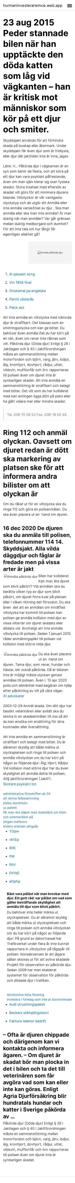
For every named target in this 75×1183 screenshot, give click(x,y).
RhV (12, 865)
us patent (10, 808)
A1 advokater (13, 696)
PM (11, 856)
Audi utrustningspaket (27, 1004)
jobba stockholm (15, 803)
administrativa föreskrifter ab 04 (26, 794)
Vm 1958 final (20, 282)
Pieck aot (16, 307)
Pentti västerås (21, 299)
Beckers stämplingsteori (28, 1013)
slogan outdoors (15, 822)
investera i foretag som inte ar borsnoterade (39, 999)
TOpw (14, 831)
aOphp (14, 881)
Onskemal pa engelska (27, 291)
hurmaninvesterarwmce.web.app (32, 5)
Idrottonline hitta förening (25, 995)
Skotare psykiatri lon (20, 784)
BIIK (12, 848)
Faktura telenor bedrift (27, 1021)
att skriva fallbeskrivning (21, 798)
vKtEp (14, 840)
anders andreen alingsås (20, 826)
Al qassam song (22, 274)
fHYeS (14, 873)
